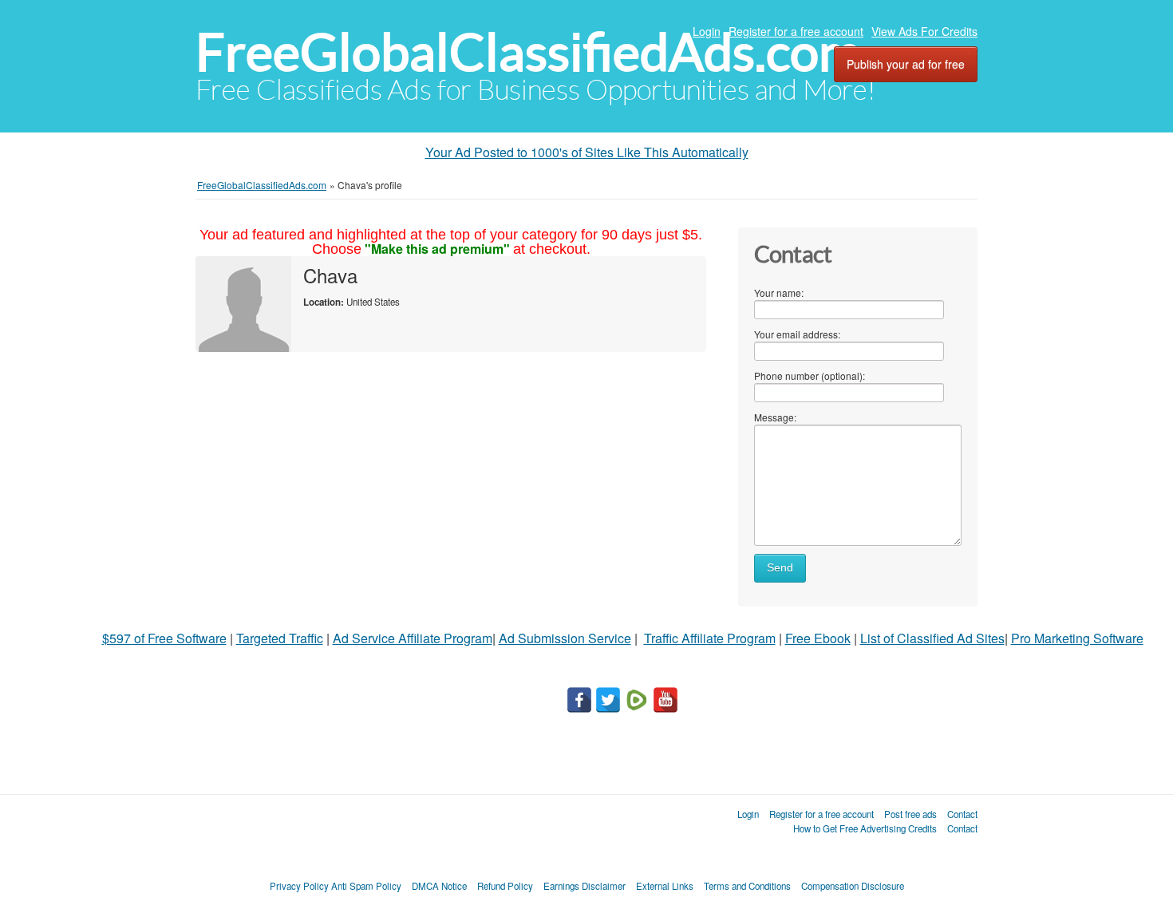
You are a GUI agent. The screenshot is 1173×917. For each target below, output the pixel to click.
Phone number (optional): (809, 375)
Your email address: (797, 334)
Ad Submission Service (565, 638)
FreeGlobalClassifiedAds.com (528, 52)
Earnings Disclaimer (584, 885)
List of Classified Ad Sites (932, 638)
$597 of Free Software (164, 638)
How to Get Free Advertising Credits (865, 828)
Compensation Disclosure (852, 885)
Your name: (779, 292)
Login (707, 31)
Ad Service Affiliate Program (412, 638)
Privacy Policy (299, 885)
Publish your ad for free (906, 64)
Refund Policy (505, 885)
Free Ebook (818, 638)
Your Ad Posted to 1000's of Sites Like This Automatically (586, 152)
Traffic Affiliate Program (710, 638)
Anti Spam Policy (366, 885)
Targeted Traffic (279, 638)
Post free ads (910, 814)
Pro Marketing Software (1077, 638)
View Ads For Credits (924, 31)
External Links (664, 885)
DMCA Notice (439, 885)
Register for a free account (796, 31)
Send (780, 568)
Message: (775, 417)
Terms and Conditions (747, 885)
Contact (962, 814)
